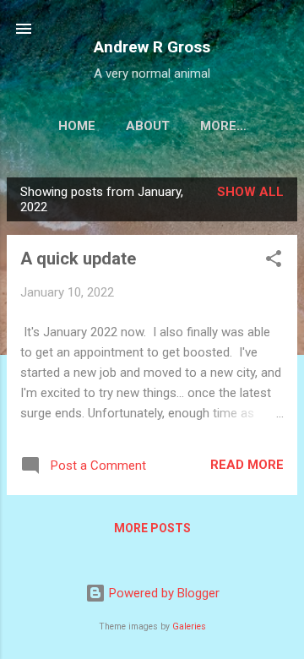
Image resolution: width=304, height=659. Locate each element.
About (148, 125)
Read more (247, 464)
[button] (273, 261)
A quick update (78, 258)
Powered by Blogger (163, 593)
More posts (152, 528)
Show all (250, 191)
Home (76, 125)
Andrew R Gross (152, 47)
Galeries (189, 626)
